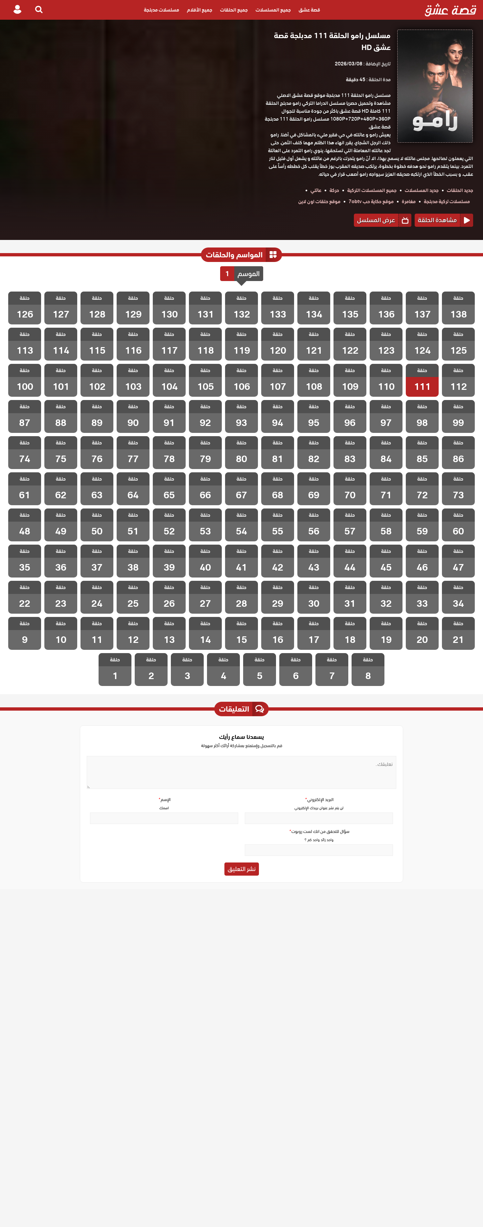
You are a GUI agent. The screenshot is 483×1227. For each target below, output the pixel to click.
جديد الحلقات (460, 190)
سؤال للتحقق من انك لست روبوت (319, 831)
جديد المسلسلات (422, 190)
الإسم (164, 799)
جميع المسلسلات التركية (372, 190)
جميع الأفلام (199, 9)
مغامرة (409, 201)
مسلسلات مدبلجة (161, 9)
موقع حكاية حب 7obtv (371, 201)
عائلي (315, 190)
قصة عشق (309, 9)
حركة (334, 190)
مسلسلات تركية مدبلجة (447, 201)
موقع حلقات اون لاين (319, 201)
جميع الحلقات (234, 9)
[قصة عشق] (450, 10)
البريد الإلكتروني (319, 799)
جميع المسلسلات (273, 9)
